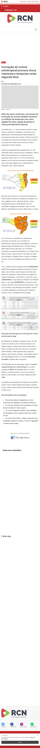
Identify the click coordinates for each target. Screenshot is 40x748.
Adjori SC (23, 1)
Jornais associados (33, 1)
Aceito (20, 742)
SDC (3, 62)
